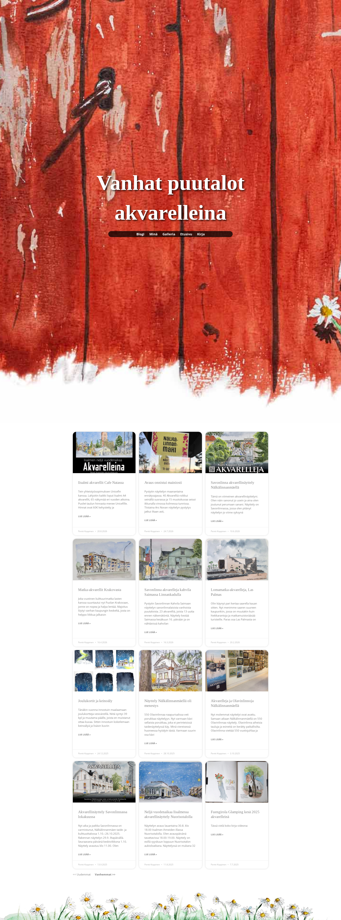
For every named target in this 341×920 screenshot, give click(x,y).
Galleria (169, 234)
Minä (153, 234)
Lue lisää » (84, 516)
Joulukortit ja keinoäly (95, 701)
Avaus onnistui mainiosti (163, 482)
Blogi (140, 234)
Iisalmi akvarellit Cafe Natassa (101, 482)
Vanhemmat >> (105, 874)
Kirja (201, 234)
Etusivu (186, 234)
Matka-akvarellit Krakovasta (99, 590)
